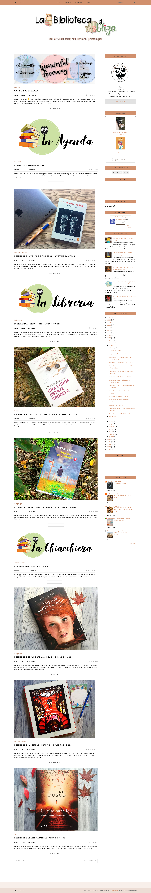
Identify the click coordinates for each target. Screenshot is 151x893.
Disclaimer (78, 2)
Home (58, 2)
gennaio (111, 437)
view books (129, 227)
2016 (109, 439)
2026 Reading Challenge (120, 217)
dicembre (112, 343)
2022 (109, 328)
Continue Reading (54, 108)
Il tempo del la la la (120, 152)
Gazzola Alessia (20, 411)
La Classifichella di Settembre (118, 396)
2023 (109, 325)
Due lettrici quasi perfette (115, 531)
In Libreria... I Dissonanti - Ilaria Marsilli (37, 324)
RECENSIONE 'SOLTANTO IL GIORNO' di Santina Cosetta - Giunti (123, 509)
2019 (109, 335)
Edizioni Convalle (20, 252)
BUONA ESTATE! (119, 520)
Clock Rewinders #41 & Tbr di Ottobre (121, 414)
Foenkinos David (20, 741)
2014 (109, 444)
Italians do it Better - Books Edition (118, 519)
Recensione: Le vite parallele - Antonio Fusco (39, 838)
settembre (112, 416)
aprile (111, 429)
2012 (109, 449)
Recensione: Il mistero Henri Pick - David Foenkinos (43, 745)
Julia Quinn (121, 134)
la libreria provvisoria (114, 494)
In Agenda (18, 162)
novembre (112, 345)
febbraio (111, 434)
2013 (109, 447)
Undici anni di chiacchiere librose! (121, 533)
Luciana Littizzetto (121, 153)
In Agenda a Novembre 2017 (29, 165)
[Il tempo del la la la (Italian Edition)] (120, 149)
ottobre (111, 348)
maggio (111, 426)
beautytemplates (113, 890)
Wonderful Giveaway (26, 91)
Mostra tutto (133, 543)
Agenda (17, 87)
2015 (109, 442)
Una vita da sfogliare (113, 506)
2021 (109, 330)
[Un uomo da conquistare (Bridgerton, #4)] (120, 130)
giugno (111, 424)
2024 (109, 322)
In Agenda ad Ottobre (116, 405)
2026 (109, 317)
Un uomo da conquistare (120, 132)
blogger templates (132, 890)
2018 (109, 338)
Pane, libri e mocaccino (114, 482)
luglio (111, 421)
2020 (109, 333)
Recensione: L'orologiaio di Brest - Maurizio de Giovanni (123, 268)
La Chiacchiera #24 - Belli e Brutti (33, 566)
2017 (16, 834)
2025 (109, 320)
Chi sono (120, 101)
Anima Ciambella (20, 563)
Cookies (88, 2)
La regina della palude (120, 483)
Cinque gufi (18, 504)
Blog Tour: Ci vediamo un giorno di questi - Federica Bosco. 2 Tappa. (123, 283)
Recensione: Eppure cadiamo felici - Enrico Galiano (43, 657)
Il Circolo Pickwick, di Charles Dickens (122, 496)
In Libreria (18, 320)
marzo (111, 431)
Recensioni (67, 2)
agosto (111, 419)
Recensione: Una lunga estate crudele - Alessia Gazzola (45, 415)
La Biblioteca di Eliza (120, 219)
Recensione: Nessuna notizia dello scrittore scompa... (119, 401)
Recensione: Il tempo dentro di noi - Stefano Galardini (45, 256)
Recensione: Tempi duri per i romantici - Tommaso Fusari (45, 507)
